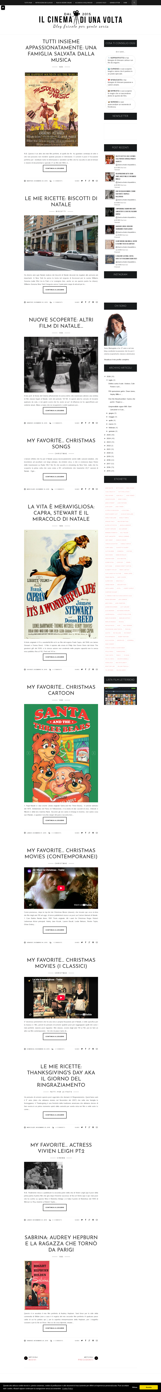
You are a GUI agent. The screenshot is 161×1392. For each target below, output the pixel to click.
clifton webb (109, 551)
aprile (111, 420)
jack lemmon (123, 599)
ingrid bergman (110, 599)
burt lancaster (110, 536)
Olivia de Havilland (127, 514)
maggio (111, 417)
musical (121, 622)
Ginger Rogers (110, 499)
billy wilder (124, 532)
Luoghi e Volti (101, 3)
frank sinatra (109, 577)
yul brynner (109, 670)
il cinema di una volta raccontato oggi (118, 596)
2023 (109, 442)
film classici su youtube (113, 573)
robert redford (123, 636)
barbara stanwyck (111, 532)
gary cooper (121, 577)
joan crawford (120, 603)
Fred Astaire (109, 495)
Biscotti (61, 211)
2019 (108, 456)
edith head (108, 566)
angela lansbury (125, 525)
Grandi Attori (115, 3)
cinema (61, 1158)
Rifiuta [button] (134, 1387)
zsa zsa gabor (121, 670)
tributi (118, 655)
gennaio (112, 431)
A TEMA (27, 8)
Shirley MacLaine (110, 518)
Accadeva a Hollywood (83, 3)
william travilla (123, 666)
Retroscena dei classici (44, 3)
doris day (120, 562)
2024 (109, 438)
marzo (111, 424)
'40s (61, 526)
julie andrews (109, 610)
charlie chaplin (125, 544)
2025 (109, 435)
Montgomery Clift (111, 514)
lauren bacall (110, 614)
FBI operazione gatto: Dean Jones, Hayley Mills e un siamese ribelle (126, 176)
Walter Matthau (123, 521)
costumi (129, 551)
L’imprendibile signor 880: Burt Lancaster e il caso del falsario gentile (126, 211)
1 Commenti (117, 170)
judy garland (124, 607)
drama (128, 562)
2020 (109, 453)
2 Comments (58, 302)
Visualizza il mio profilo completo (116, 359)
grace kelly (120, 581)
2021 (108, 449)
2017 (108, 464)
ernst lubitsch (124, 570)
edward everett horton (123, 566)
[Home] (3, 7)
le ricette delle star (124, 614)
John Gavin (108, 506)
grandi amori (109, 584)
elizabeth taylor (111, 570)
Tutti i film (28, 3)
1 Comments (57, 942)
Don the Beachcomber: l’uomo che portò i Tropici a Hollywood (125, 194)
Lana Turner (119, 506)
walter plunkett (121, 662)
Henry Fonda (122, 499)
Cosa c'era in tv (110, 492)
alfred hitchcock (111, 525)
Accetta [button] (149, 1387)
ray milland (117, 633)
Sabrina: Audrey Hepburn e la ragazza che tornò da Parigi (61, 1244)
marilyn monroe (110, 618)
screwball (130, 640)
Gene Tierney (130, 495)
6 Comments (57, 669)
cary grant (109, 540)
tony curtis (109, 655)
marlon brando (110, 622)
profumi (128, 629)
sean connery (109, 644)
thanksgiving (120, 651)
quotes (107, 633)
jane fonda (108, 603)
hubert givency (129, 588)
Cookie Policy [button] (67, 1388)
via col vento (109, 659)
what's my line (110, 666)
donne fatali (109, 562)
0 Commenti (117, 205)
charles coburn (121, 540)
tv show (126, 655)
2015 (108, 471)
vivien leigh (109, 662)
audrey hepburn (110, 529)
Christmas (61, 453)
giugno (111, 413)
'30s (61, 333)
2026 (109, 376)
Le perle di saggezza (112, 510)
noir (118, 625)
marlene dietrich (124, 618)
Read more (123, 167)
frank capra (128, 573)
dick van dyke (121, 558)
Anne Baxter (109, 488)
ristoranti (127, 633)
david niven (109, 555)
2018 (108, 460)
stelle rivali (109, 651)
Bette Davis (119, 488)
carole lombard (123, 536)
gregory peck (121, 584)
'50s (61, 1257)
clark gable (109, 547)
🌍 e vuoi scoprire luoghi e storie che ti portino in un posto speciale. (120, 71)
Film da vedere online (64, 3)
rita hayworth (110, 636)
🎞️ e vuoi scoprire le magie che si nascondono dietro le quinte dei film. (120, 93)
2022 (109, 445)
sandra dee (120, 640)
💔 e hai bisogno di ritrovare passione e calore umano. (120, 82)
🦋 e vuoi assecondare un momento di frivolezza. (119, 104)
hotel (119, 588)
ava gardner (123, 529)
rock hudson (109, 640)
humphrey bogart (111, 592)
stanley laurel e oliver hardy (115, 648)
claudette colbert (122, 547)
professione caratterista (113, 629)
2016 (108, 467)
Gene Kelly (119, 495)
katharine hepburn (123, 610)
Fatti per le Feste (61, 1092)
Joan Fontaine (122, 503)
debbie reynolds (121, 555)
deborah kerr (109, 558)
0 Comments (57, 181)
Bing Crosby (130, 488)
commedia (120, 551)
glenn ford (109, 581)
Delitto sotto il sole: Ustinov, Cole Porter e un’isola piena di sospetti (126, 159)
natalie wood (109, 625)
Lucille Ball (125, 510)
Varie (125, 3)
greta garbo (109, 588)
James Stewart (110, 503)
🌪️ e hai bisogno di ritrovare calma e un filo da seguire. (120, 60)
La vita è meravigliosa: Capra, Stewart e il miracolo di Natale (61, 513)
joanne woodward (111, 607)
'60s (61, 67)
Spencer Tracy (110, 521)
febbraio (112, 427)
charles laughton (111, 544)
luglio (111, 380)
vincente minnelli (123, 659)
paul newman (127, 625)
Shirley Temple (124, 518)
